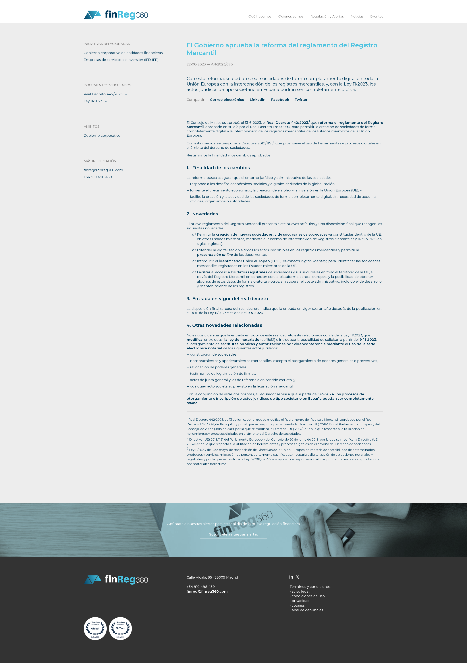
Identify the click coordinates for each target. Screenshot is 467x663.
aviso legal (300, 591)
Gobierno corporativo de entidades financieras (123, 53)
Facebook (280, 100)
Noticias (357, 16)
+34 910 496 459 (98, 177)
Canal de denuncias (306, 610)
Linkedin (257, 100)
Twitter (301, 100)
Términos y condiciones (310, 587)
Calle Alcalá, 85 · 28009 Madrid (212, 577)
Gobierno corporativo (102, 135)
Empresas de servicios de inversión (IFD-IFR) (121, 60)
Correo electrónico (227, 100)
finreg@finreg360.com (103, 170)
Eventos (376, 16)
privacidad (301, 601)
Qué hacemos (259, 16)
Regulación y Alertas (327, 16)
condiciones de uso (308, 596)
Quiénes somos (291, 16)
